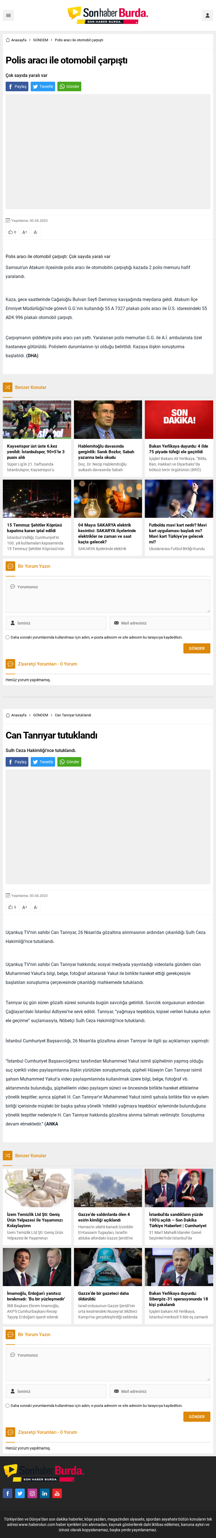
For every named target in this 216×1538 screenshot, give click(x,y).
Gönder (72, 86)
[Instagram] (32, 1493)
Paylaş (20, 86)
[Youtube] (57, 1493)
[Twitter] (20, 1493)
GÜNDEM (40, 39)
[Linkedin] (45, 1493)
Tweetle (46, 86)
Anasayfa (18, 39)
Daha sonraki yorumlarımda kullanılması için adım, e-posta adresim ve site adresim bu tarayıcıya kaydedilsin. (97, 637)
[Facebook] (7, 1493)
